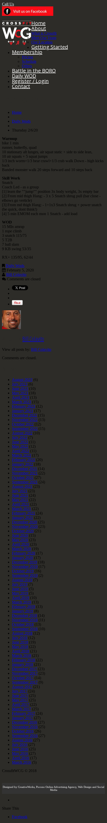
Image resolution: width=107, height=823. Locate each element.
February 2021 (23, 513)
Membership (27, 52)
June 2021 (20, 495)
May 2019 (20, 593)
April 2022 (20, 451)
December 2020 (24, 522)
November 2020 (25, 526)
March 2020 (21, 549)
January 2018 (22, 664)
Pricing (27, 57)
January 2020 (22, 558)
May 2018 (20, 647)
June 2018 (20, 642)
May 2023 (20, 393)
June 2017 (20, 695)
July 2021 (19, 491)
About (38, 28)
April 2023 (20, 397)
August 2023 (22, 380)
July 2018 (19, 638)
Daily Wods (21, 121)
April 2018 (20, 651)
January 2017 (22, 718)
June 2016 (20, 749)
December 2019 (24, 562)
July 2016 (19, 744)
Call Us (8, 4)
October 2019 (23, 571)
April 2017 (20, 704)
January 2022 (22, 464)
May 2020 (20, 540)
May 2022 (20, 446)
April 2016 (20, 758)
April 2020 (20, 544)
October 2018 (23, 624)
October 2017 (23, 678)
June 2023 (20, 388)
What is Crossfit (43, 33)
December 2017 (24, 669)
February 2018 (23, 660)
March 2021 (21, 509)
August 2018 (22, 633)
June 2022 (20, 442)
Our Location (42, 42)
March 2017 (21, 709)
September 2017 (25, 682)
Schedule (29, 61)
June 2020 (20, 535)
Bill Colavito (16, 274)
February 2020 (23, 553)
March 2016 (21, 762)
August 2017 (22, 687)
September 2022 (25, 428)
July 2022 (19, 437)
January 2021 (22, 517)
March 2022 (21, 455)
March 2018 (21, 655)
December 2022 (24, 415)
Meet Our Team (43, 38)
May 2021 (20, 500)
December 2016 (24, 722)
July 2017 (19, 691)
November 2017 (25, 673)
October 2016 (23, 731)
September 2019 (25, 575)
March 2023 (21, 402)
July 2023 (19, 384)
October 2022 (23, 424)
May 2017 (20, 700)
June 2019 (20, 589)
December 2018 (24, 615)
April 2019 (20, 598)
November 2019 (25, 566)
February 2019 (23, 606)
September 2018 (25, 629)
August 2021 (22, 486)
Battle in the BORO (34, 70)
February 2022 (23, 460)
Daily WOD (24, 75)
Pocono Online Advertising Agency (56, 786)
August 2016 (22, 740)
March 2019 (21, 602)
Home (38, 23)
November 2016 (25, 727)
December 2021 (24, 469)
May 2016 (20, 753)
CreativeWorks (26, 786)
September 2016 (25, 736)
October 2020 (23, 531)
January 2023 (22, 411)
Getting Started (49, 47)
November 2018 (25, 620)
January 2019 (22, 611)
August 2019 (22, 580)
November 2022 (25, 420)
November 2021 (25, 473)
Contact (21, 86)
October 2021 (23, 477)
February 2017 (23, 713)
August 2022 (22, 433)
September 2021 (25, 482)
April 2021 (20, 504)
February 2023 (23, 406)
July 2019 (19, 584)
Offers (27, 66)
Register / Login (30, 81)
